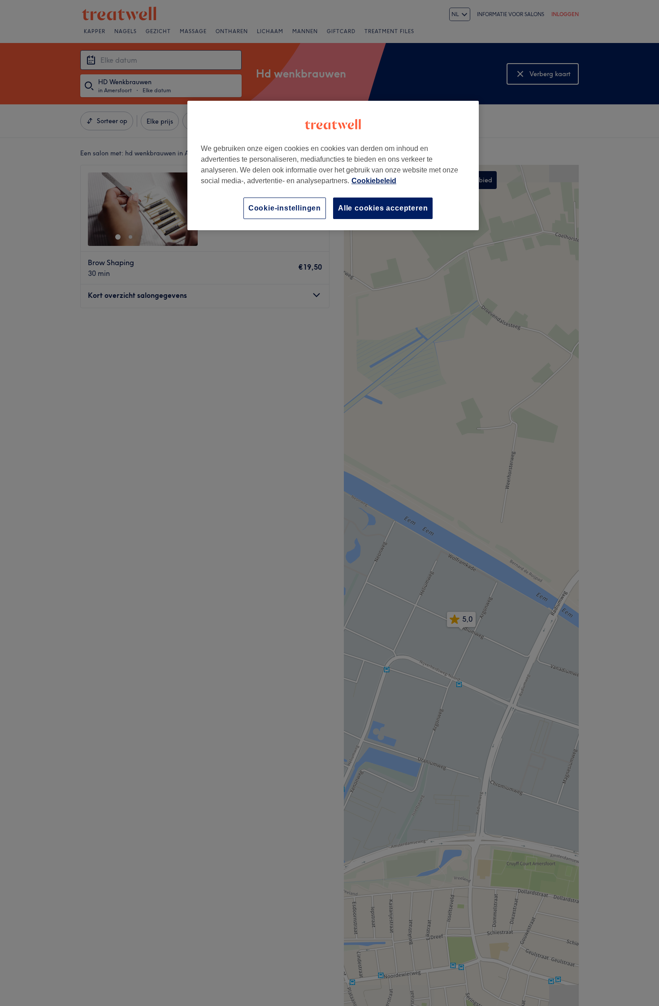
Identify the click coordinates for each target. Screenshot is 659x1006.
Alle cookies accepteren (383, 208)
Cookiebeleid (373, 181)
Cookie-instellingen (284, 208)
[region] (333, 165)
